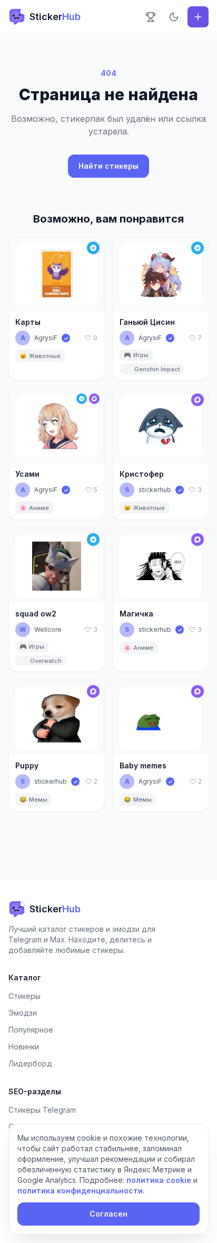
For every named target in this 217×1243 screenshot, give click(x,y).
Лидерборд (30, 1063)
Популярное (30, 1029)
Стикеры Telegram (42, 1109)
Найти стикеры (108, 165)
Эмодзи (22, 1012)
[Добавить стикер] (198, 16)
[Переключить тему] (173, 16)
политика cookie (158, 1179)
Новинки (23, 1046)
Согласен (108, 1213)
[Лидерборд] (150, 16)
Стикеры (24, 995)
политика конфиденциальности (80, 1190)
